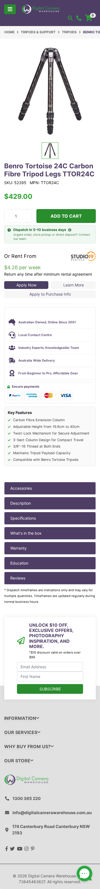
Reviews (17, 578)
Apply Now (26, 285)
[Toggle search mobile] (70, 18)
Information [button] (20, 718)
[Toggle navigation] (10, 9)
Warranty (18, 548)
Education (19, 563)
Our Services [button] (20, 732)
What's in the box (26, 533)
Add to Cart (66, 216)
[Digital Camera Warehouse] (40, 8)
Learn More (73, 285)
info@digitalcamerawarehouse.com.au (52, 812)
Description (20, 503)
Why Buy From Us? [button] (27, 746)
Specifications (23, 518)
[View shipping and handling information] (69, 230)
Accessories (21, 488)
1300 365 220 (26, 798)
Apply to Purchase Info (50, 294)
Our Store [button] (17, 760)
